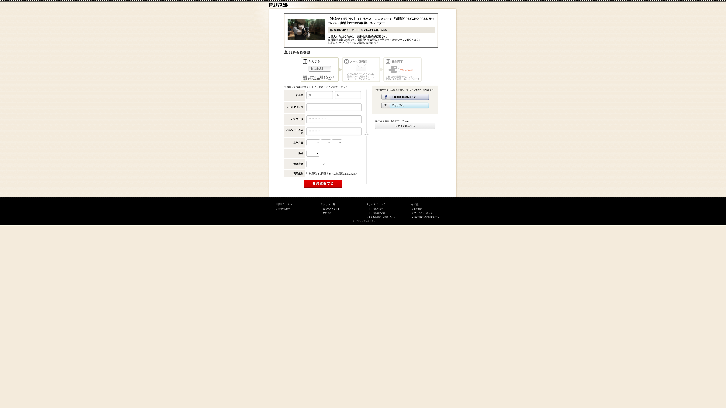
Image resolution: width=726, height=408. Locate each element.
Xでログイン (405, 105)
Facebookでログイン (405, 97)
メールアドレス (294, 107)
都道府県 (298, 163)
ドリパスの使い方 (376, 213)
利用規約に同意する (320, 173)
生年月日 (298, 142)
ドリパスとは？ (375, 209)
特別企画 (327, 213)
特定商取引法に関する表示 (426, 217)
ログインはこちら (405, 125)
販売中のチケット (331, 209)
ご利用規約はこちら (345, 173)
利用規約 (298, 173)
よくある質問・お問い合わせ (382, 217)
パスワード (297, 119)
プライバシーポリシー (424, 213)
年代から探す (284, 209)
